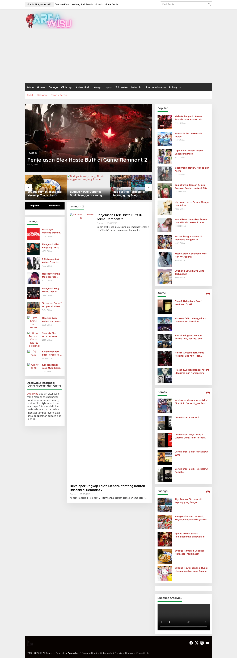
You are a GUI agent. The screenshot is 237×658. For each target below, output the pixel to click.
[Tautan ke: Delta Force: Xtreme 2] (165, 422)
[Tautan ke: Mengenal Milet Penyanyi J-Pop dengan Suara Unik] (33, 248)
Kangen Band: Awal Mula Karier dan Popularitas (51, 366)
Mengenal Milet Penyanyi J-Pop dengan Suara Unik (50, 246)
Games (33, 152)
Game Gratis (142, 653)
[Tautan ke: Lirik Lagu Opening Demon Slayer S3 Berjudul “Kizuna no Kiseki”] (33, 233)
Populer (34, 205)
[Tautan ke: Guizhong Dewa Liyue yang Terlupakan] (165, 276)
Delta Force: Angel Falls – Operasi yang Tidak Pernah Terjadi (190, 436)
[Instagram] (202, 643)
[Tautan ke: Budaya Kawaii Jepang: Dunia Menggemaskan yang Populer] (88, 187)
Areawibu (33, 393)
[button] (209, 4)
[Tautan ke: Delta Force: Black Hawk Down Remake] (165, 474)
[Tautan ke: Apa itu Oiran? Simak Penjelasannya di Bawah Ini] (165, 539)
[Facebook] (191, 643)
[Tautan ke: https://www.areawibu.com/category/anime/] (208, 294)
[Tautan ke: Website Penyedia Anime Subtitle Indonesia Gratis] (165, 121)
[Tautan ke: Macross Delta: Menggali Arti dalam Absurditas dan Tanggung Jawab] (165, 323)
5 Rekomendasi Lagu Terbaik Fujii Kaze (51, 353)
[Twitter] (196, 643)
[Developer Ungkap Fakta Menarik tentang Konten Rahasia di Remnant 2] (145, 497)
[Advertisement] (118, 57)
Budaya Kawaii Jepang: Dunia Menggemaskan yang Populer (88, 193)
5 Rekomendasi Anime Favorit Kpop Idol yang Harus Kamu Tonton (50, 261)
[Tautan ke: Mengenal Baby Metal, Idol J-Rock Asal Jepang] (33, 292)
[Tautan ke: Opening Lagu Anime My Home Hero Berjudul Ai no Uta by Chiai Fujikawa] (33, 322)
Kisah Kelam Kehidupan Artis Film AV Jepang (190, 255)
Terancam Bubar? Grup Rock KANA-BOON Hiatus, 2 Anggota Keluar (52, 305)
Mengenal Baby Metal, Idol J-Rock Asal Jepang (52, 290)
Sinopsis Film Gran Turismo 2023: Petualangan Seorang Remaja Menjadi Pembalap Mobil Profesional (51, 335)
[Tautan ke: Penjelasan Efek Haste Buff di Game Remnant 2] (88, 138)
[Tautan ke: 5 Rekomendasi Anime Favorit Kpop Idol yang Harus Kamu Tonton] (33, 263)
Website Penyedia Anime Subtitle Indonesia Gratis (188, 118)
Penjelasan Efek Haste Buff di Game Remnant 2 (87, 160)
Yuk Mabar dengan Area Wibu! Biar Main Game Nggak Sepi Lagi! (191, 402)
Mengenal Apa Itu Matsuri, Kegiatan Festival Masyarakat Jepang (191, 518)
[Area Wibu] (51, 19)
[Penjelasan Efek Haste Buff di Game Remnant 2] (139, 230)
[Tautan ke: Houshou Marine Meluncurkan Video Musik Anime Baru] (33, 278)
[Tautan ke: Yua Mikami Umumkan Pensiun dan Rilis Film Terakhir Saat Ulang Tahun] (165, 224)
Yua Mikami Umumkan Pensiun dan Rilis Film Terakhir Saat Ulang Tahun (191, 221)
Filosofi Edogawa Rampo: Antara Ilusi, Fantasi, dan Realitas (188, 337)
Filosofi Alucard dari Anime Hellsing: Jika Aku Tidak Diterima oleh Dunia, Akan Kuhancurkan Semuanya (189, 354)
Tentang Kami (89, 653)
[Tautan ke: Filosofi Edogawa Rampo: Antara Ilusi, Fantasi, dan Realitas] (165, 341)
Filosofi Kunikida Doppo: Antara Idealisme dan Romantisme (192, 371)
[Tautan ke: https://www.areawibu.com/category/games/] (208, 393)
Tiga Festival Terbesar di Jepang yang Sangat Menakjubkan (128, 193)
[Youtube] (207, 643)
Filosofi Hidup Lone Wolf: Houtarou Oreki (188, 303)
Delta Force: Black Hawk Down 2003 (191, 453)
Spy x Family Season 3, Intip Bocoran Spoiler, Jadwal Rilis (191, 186)
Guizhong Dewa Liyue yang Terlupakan (189, 272)
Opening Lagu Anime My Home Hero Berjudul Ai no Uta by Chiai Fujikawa (51, 320)
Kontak (129, 653)
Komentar (54, 205)
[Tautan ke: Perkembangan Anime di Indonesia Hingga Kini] (165, 241)
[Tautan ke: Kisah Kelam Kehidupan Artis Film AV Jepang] (165, 259)
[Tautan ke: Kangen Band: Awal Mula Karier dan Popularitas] (33, 366)
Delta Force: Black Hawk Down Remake (191, 470)
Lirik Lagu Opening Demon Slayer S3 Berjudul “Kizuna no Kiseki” (51, 231)
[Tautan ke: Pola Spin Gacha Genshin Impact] (165, 138)
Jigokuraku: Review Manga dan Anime (192, 169)
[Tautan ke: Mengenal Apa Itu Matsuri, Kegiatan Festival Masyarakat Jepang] (165, 521)
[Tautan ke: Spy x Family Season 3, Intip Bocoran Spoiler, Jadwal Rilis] (165, 190)
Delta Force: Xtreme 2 (187, 417)
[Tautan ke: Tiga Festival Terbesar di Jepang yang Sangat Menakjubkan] (131, 187)
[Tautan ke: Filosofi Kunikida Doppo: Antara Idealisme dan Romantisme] (165, 375)
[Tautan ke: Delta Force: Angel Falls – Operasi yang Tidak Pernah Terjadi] (165, 440)
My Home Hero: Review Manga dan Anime (192, 204)
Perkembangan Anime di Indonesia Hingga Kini (188, 238)
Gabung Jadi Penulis (111, 653)
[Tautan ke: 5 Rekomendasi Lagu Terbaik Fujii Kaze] (33, 352)
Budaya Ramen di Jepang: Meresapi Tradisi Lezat (44, 193)
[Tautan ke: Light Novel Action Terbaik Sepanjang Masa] (165, 156)
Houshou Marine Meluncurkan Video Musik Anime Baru (51, 275)
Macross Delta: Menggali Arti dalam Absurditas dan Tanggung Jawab (190, 320)
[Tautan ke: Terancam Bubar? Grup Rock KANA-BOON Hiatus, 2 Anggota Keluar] (33, 307)
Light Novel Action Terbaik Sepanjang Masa (189, 152)
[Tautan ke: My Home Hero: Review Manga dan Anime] (165, 207)
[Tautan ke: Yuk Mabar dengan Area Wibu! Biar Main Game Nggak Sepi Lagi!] (165, 405)
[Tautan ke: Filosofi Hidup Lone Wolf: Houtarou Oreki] (165, 306)
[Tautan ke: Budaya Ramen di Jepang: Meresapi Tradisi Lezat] (46, 187)
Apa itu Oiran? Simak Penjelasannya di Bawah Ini (190, 535)
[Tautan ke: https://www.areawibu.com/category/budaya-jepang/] (208, 492)
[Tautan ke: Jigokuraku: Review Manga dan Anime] (165, 173)
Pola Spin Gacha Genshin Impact (188, 135)
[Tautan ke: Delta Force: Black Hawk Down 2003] (165, 457)
